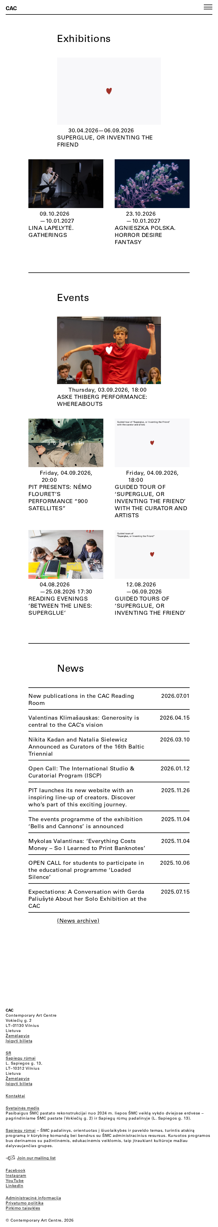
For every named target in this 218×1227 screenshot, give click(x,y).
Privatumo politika (24, 1202)
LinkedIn (14, 1185)
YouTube (15, 1180)
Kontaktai (15, 1095)
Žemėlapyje (18, 1035)
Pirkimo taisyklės (23, 1208)
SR (8, 1053)
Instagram (16, 1175)
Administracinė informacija (33, 1197)
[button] (208, 7)
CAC (11, 8)
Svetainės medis (22, 1108)
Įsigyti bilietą (19, 1040)
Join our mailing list (36, 1157)
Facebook (15, 1170)
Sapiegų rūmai (21, 1058)
